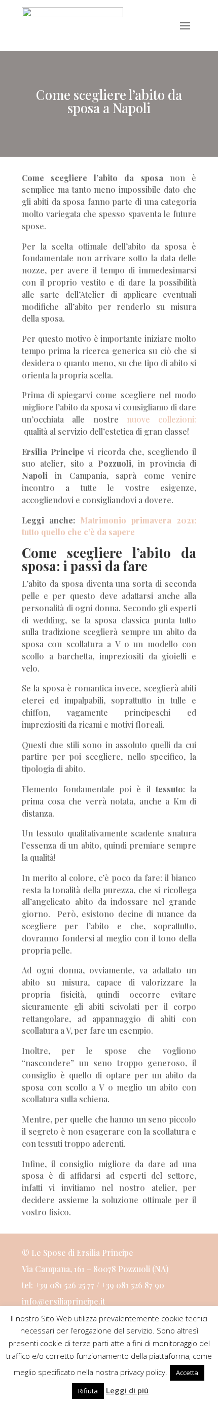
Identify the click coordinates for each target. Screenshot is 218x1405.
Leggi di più (127, 1390)
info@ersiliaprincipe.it (63, 1301)
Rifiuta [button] (88, 1390)
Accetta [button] (187, 1372)
